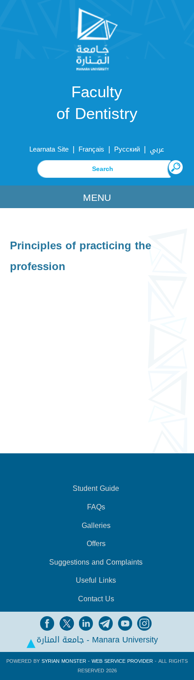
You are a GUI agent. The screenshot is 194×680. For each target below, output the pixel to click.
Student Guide (96, 488)
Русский (127, 149)
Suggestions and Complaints (96, 562)
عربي (157, 149)
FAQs (96, 507)
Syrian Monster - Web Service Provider (97, 661)
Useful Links (96, 580)
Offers (96, 544)
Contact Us (96, 599)
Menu (97, 198)
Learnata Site (49, 149)
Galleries (96, 526)
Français (91, 149)
